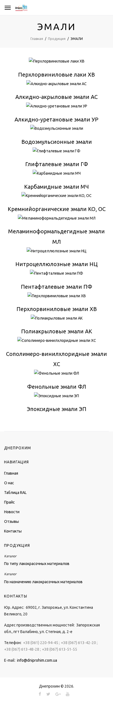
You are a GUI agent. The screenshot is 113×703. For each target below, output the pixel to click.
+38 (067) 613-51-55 (59, 649)
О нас (9, 483)
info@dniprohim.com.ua (37, 660)
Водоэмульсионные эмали (56, 142)
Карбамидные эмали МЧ (56, 186)
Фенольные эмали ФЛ (56, 386)
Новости (11, 512)
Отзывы (11, 521)
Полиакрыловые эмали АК (56, 331)
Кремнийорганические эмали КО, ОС (57, 209)
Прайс (9, 502)
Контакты (13, 531)
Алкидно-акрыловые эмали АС (56, 97)
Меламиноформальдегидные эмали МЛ (56, 236)
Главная (11, 473)
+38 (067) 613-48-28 (21, 649)
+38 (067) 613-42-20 (78, 642)
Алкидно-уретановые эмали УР (56, 119)
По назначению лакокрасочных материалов (43, 582)
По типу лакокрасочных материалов (36, 563)
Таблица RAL (15, 492)
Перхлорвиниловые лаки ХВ (56, 74)
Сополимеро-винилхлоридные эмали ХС (56, 359)
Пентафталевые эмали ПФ (56, 286)
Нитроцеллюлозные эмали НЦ (56, 264)
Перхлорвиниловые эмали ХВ (56, 309)
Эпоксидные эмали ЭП (56, 409)
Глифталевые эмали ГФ (56, 164)
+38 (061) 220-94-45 (40, 642)
